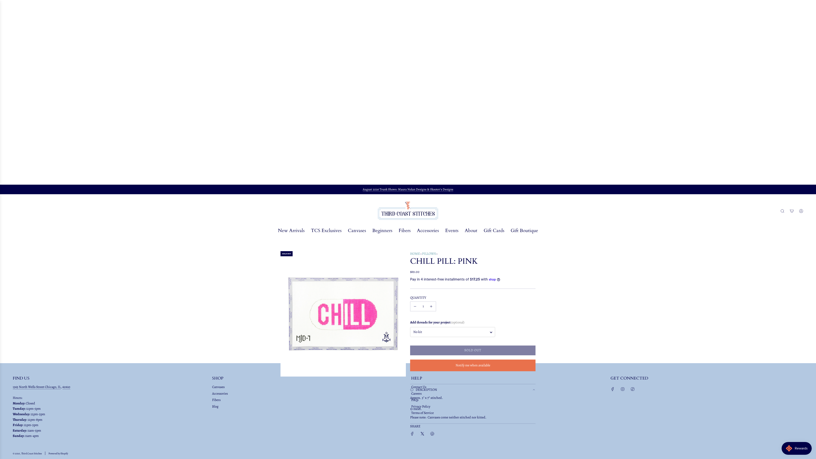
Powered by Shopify (58, 453)
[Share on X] (422, 434)
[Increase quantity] (431, 306)
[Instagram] (622, 389)
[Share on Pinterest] (432, 434)
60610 (66, 387)
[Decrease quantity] (415, 306)
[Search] (782, 211)
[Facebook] (612, 389)
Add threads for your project (437, 322)
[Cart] (791, 211)
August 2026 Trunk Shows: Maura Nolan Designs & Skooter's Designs (408, 189)
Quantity (418, 297)
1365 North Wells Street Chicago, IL (37, 387)
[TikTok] (632, 389)
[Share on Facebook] (412, 434)
